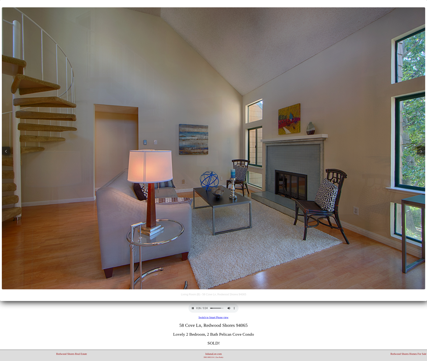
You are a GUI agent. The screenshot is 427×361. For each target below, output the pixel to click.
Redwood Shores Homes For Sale (408, 353)
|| (213, 3)
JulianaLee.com (213, 355)
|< (206, 3)
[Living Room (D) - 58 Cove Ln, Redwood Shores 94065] (213, 288)
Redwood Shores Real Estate (71, 353)
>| (220, 3)
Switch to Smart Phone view (213, 317)
